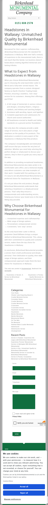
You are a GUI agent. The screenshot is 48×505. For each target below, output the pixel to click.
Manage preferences (12, 499)
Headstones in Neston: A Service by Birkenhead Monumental (14, 277)
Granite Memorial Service (19, 303)
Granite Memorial (17, 301)
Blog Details (12, 18)
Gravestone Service (17, 307)
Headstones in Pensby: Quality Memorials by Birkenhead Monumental (34, 277)
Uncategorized (26, 268)
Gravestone (15, 305)
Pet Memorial (15, 322)
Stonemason (15, 326)
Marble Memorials (17, 314)
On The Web (15, 320)
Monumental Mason (17, 318)
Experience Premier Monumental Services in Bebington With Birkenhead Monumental (24, 344)
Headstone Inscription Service (21, 310)
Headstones (15, 312)
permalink (8, 270)
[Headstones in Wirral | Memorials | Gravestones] (24, 14)
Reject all (24, 493)
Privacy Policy (16, 416)
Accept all (24, 487)
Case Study (15, 293)
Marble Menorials (17, 316)
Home (6, 449)
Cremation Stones (17, 299)
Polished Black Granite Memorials (22, 324)
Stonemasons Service (18, 329)
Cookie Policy (8, 481)
